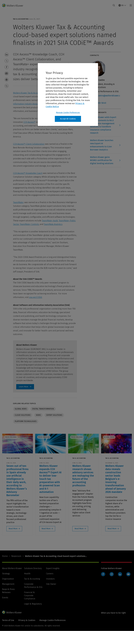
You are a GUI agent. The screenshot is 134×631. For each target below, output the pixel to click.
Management (8, 584)
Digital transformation (43, 409)
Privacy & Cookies (26, 620)
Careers (49, 573)
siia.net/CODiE (35, 297)
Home (5, 556)
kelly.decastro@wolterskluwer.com (105, 97)
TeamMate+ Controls (29, 224)
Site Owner (51, 584)
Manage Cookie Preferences (68, 112)
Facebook (103, 574)
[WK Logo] (12, 612)
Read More (13, 529)
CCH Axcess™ (29, 122)
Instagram (112, 574)
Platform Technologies (26, 421)
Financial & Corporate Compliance (29, 595)
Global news (21, 409)
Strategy (6, 573)
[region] (68, 94)
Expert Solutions (54, 415)
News (38, 415)
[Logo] (14, 5)
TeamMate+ (18, 202)
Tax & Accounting (32, 579)
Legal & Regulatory (33, 604)
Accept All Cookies (68, 119)
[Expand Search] (113, 5)
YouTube (128, 574)
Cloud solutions (22, 415)
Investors (50, 579)
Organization (8, 579)
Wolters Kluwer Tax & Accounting (28, 93)
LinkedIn (120, 574)
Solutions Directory (33, 568)
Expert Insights (52, 568)
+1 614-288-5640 (98, 103)
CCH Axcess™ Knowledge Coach (27, 173)
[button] (7, 55)
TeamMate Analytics (53, 224)
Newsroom (16, 556)
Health (27, 573)
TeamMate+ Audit (50, 220)
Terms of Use (8, 620)
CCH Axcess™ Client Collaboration (28, 144)
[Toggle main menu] (130, 5)
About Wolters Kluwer (12, 568)
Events (5, 597)
